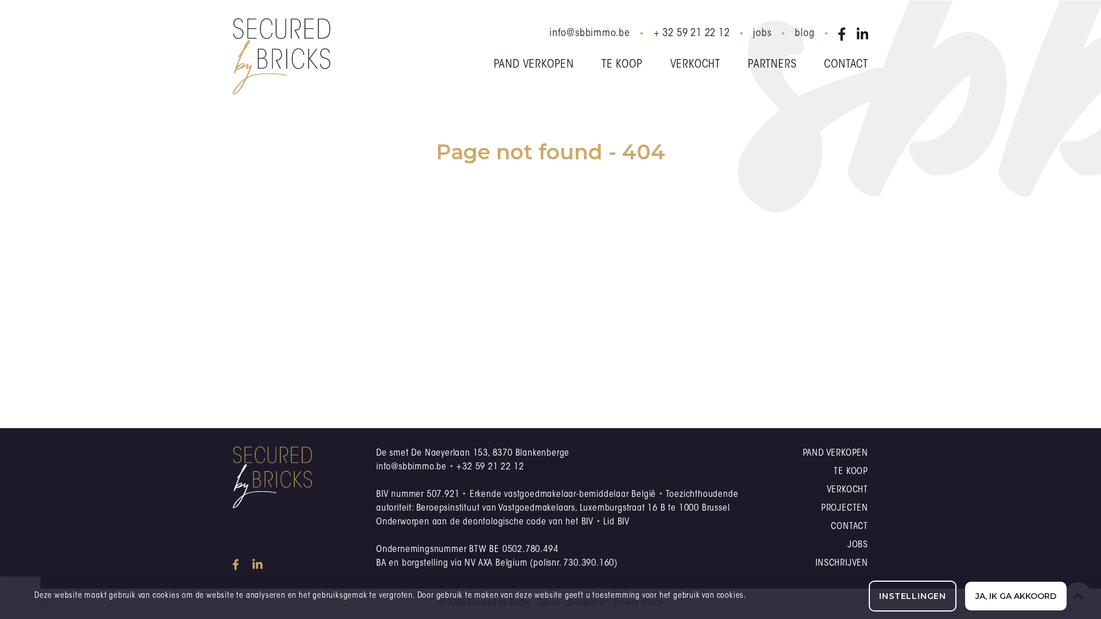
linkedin (862, 34)
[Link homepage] (281, 56)
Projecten (844, 508)
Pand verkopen (534, 64)
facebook (844, 34)
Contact (846, 64)
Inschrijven (841, 563)
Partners (772, 64)
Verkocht (695, 64)
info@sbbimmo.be (589, 34)
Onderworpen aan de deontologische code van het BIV (485, 522)
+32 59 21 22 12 (490, 467)
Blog (804, 34)
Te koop (622, 64)
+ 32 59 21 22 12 (692, 34)
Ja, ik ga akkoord (1015, 596)
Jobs (762, 34)
